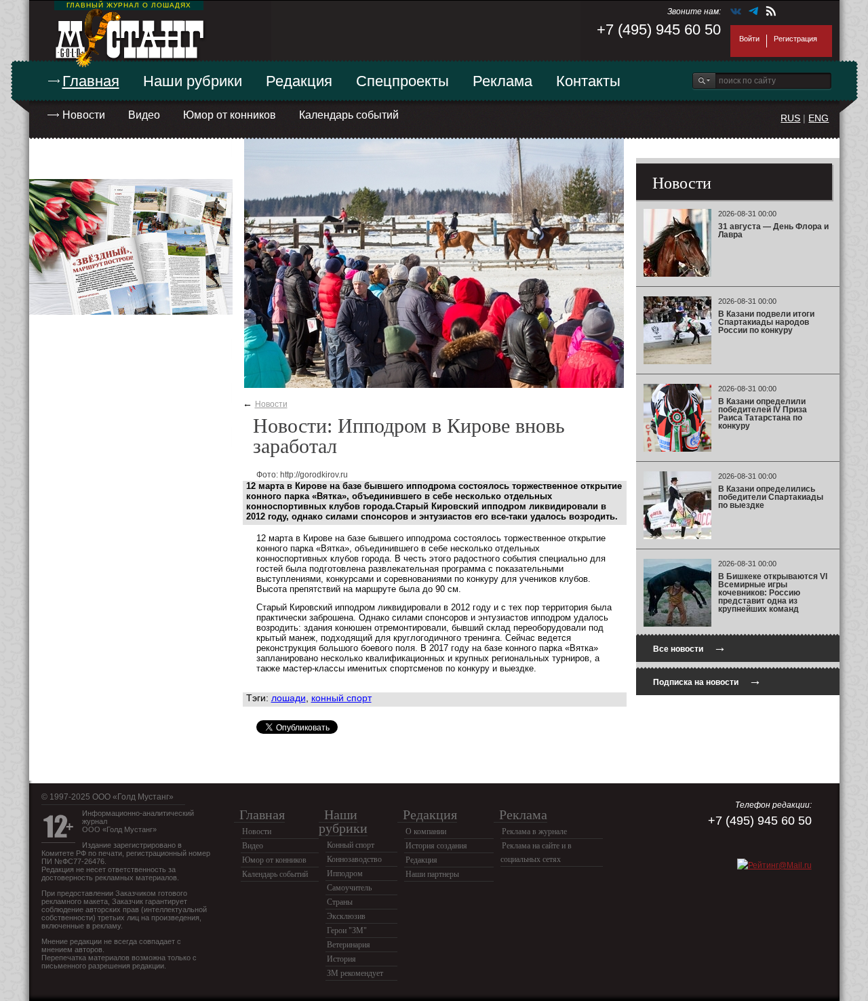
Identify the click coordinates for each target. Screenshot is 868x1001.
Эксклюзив (346, 916)
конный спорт (341, 697)
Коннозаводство (354, 859)
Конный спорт (350, 845)
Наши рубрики (192, 81)
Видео (144, 115)
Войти (749, 39)
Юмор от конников (229, 115)
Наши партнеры (432, 874)
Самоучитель (349, 887)
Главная (90, 81)
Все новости (689, 647)
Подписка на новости (707, 680)
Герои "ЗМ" (347, 930)
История (341, 959)
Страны (340, 902)
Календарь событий (349, 115)
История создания (436, 845)
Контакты (588, 81)
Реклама (502, 81)
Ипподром (345, 873)
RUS (790, 118)
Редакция (299, 81)
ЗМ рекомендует (355, 973)
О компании (426, 831)
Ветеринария (348, 944)
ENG (818, 118)
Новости (83, 115)
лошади (288, 697)
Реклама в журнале (534, 831)
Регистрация (795, 39)
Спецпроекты (402, 81)
